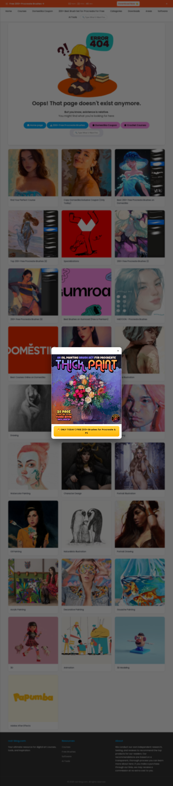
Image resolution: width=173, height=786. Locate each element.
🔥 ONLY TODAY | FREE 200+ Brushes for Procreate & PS (86, 431)
